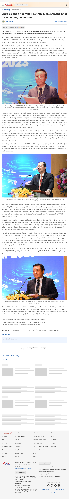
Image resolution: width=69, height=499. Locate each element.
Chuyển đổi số (16, 10)
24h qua (53, 446)
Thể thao (4, 450)
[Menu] (3, 5)
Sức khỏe (17, 439)
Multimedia (54, 439)
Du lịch (17, 450)
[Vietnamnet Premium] (7, 433)
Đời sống (17, 433)
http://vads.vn (47, 474)
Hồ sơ (34, 456)
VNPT (23, 330)
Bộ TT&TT (31, 330)
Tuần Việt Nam (37, 433)
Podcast (53, 443)
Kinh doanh (5, 443)
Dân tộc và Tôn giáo (7, 446)
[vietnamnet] (9, 5)
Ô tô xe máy (18, 446)
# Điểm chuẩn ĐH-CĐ (21, 5)
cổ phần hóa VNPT (42, 330)
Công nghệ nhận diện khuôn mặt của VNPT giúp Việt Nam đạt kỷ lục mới (24, 322)
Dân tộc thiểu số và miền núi (41, 446)
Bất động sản (19, 453)
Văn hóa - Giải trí (20, 436)
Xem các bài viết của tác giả (61, 21)
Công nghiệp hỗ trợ (38, 436)
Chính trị (4, 436)
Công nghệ (6, 10)
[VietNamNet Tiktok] (55, 486)
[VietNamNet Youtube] (52, 486)
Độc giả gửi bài (60, 489)
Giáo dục (4, 453)
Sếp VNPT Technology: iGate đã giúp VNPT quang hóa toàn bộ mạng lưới (24, 319)
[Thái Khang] (3, 21)
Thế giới (4, 456)
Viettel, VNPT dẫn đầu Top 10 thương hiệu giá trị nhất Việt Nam (21, 324)
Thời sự (4, 439)
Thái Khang (9, 21)
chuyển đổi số (15, 330)
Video (52, 436)
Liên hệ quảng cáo (45, 463)
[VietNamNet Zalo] (59, 486)
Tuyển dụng (53, 492)
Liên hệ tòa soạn (20, 472)
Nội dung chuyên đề (39, 450)
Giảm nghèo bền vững (39, 439)
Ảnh (52, 433)
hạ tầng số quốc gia (56, 330)
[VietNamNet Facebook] (48, 486)
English (35, 453)
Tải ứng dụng (45, 489)
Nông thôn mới (37, 443)
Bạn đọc (17, 456)
